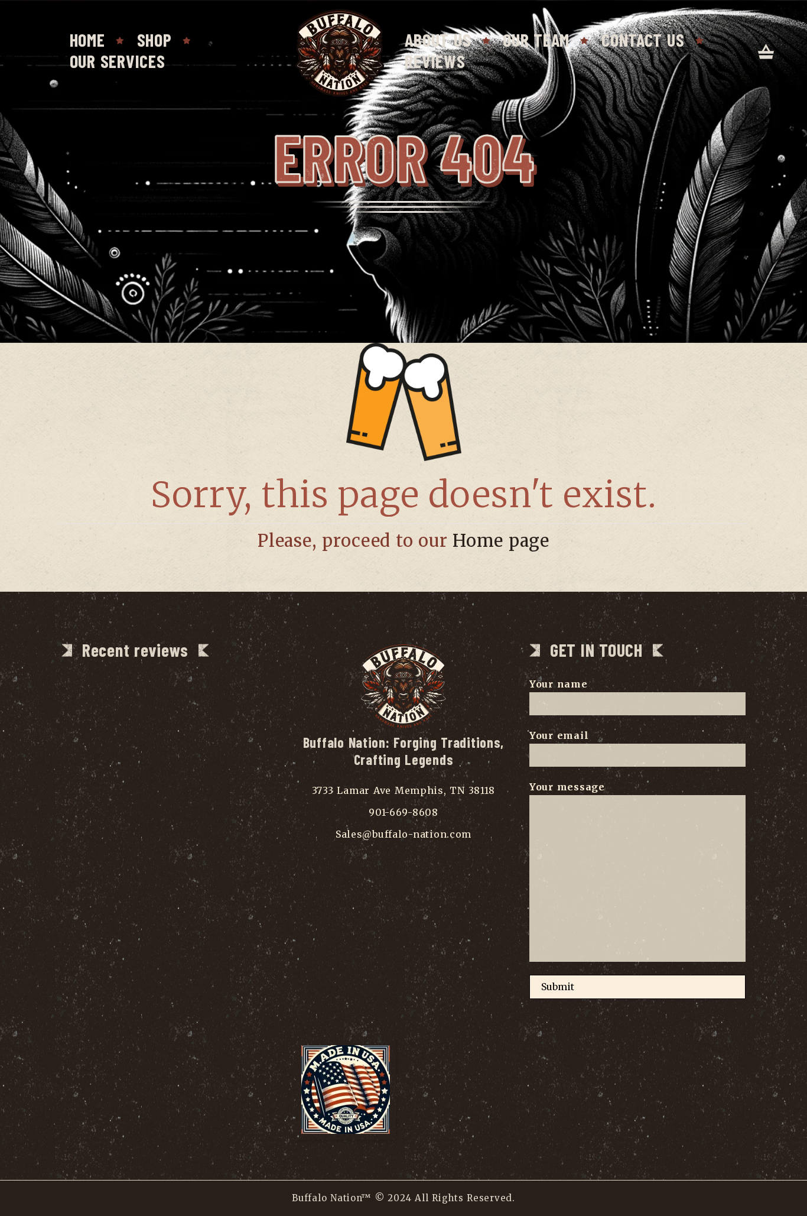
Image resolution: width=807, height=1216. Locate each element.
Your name (558, 684)
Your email (558, 735)
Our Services (117, 61)
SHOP (154, 39)
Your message (567, 787)
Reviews (435, 61)
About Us (438, 39)
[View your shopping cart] (766, 52)
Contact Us (642, 39)
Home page (501, 541)
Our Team (536, 39)
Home (87, 39)
